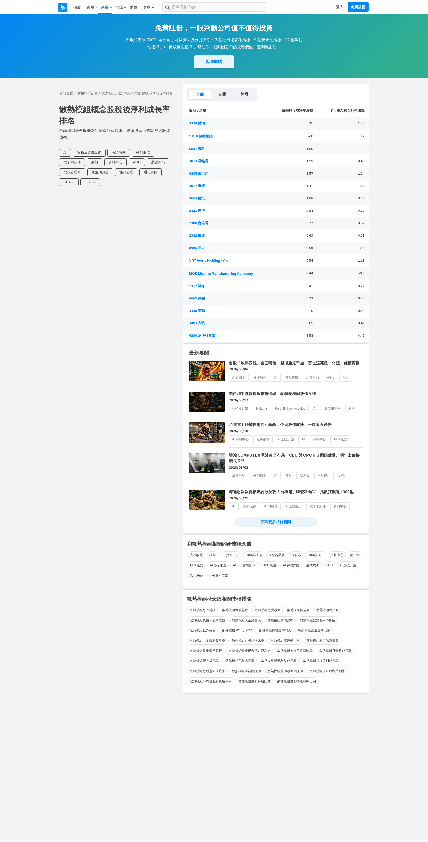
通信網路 (151, 172)
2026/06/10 (238, 431)
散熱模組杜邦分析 (202, 630)
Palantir (261, 408)
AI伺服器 (143, 152)
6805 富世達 (198, 173)
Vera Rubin (197, 575)
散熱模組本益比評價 (246, 671)
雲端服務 (249, 565)
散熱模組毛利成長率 (239, 661)
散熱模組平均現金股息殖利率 (211, 681)
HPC (329, 565)
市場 (119, 7)
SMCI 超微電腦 (201, 136)
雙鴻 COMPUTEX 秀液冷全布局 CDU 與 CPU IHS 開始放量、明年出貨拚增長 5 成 (294, 458)
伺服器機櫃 (254, 555)
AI (65, 152)
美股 (244, 94)
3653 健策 (197, 198)
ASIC (137, 162)
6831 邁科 (197, 149)
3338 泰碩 (197, 311)
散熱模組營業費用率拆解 (317, 620)
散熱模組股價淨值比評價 (285, 671)
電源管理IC (72, 172)
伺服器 (296, 555)
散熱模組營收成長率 (204, 661)
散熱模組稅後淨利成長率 (321, 661)
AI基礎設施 (285, 439)
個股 (77, 7)
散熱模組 (107, 93)
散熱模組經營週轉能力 (275, 630)
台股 (222, 94)
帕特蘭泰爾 (240, 408)
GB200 (68, 182)
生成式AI (313, 565)
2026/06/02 (238, 467)
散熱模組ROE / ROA (237, 630)
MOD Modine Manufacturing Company (221, 274)
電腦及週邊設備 (89, 152)
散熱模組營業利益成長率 (278, 661)
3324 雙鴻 (197, 123)
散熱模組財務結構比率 (248, 640)
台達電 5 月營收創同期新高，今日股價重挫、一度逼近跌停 (280, 424)
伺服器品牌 (276, 555)
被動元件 (249, 506)
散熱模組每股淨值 (267, 610)
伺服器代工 (316, 555)
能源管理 (126, 172)
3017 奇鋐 (197, 186)
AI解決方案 (291, 565)
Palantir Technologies (290, 408)
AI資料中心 (240, 439)
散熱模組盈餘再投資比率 (295, 651)
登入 (339, 7)
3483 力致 (197, 323)
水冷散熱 (312, 377)
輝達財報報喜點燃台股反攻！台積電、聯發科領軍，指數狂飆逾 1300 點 (291, 491)
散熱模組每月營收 (202, 610)
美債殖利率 (332, 408)
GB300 (90, 182)
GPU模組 (269, 565)
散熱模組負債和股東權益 (207, 620)
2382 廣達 (197, 235)
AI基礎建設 (293, 506)
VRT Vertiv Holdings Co (208, 261)
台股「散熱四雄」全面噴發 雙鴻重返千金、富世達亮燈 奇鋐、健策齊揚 (294, 363)
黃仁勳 (355, 555)
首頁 (94, 93)
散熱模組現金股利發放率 (207, 640)
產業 (104, 7)
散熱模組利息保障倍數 (322, 640)
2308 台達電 (198, 223)
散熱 (94, 162)
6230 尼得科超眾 (202, 335)
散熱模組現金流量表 (246, 620)
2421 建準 (197, 211)
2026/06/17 (238, 400)
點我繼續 (214, 61)
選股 (90, 7)
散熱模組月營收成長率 (335, 651)
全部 (200, 94)
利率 (351, 408)
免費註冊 (358, 7)
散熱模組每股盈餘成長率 (207, 671)
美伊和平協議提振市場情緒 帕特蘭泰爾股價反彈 (272, 393)
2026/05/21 (238, 498)
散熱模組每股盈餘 (235, 610)
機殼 (212, 555)
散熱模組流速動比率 (285, 640)
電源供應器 (100, 172)
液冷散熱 (119, 152)
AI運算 (305, 475)
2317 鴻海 (197, 286)
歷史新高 (158, 162)
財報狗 (82, 93)
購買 (133, 7)
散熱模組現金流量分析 (206, 651)
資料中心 (115, 162)
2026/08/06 (238, 369)
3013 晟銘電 (198, 161)
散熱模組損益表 (298, 610)
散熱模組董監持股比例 (254, 681)
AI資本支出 (220, 575)
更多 (147, 7)
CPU (341, 475)
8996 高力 (197, 248)
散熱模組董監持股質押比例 (296, 681)
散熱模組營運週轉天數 (314, 630)
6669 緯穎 (197, 298)
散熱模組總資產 (327, 610)
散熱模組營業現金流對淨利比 (249, 651)
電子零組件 (72, 162)
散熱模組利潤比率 (280, 620)
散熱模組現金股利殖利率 (327, 671)
